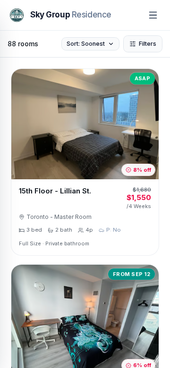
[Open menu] (153, 15)
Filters (147, 43)
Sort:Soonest (86, 43)
